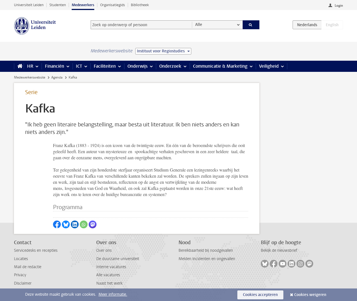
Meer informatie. (112, 294)
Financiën (54, 66)
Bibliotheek (140, 5)
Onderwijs (137, 66)
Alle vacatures (108, 275)
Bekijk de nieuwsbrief (279, 250)
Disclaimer (23, 283)
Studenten (57, 5)
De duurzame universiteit (117, 258)
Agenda (56, 77)
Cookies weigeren (310, 294)
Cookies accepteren (260, 294)
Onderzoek (170, 66)
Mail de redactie (27, 267)
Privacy (20, 275)
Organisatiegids (112, 5)
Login (339, 5)
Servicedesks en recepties (35, 250)
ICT (79, 66)
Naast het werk (109, 283)
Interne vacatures (111, 267)
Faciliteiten (105, 66)
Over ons (104, 250)
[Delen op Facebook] (57, 224)
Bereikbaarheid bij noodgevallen (205, 250)
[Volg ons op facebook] (274, 264)
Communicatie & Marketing (220, 66)
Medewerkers (83, 5)
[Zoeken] (251, 24)
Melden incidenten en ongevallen (206, 258)
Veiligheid (269, 66)
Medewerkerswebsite (29, 77)
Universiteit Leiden (29, 5)
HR (30, 66)
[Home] (19, 66)
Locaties (21, 258)
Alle (198, 24)
